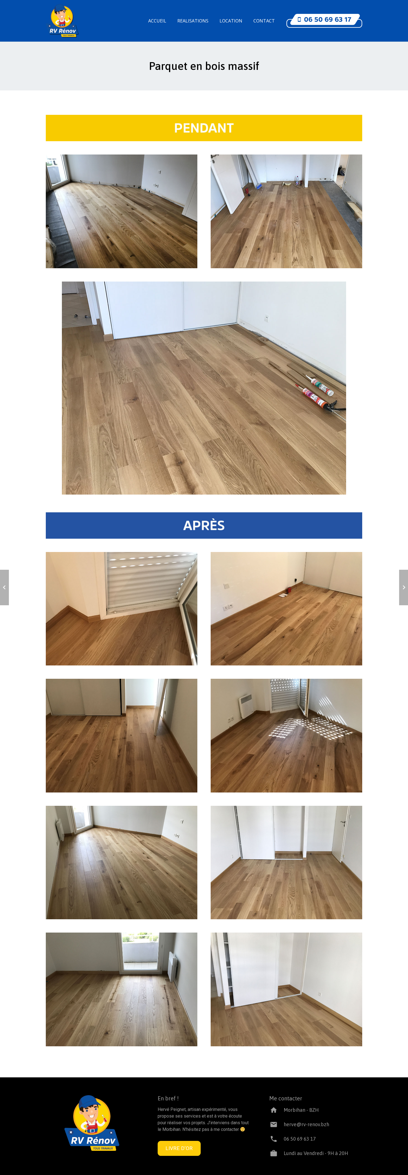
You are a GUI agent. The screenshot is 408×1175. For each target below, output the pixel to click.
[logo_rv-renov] (62, 20)
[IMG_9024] (286, 211)
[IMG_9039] (204, 388)
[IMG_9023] (121, 211)
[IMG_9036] (286, 609)
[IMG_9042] (121, 989)
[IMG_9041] (286, 863)
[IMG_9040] (121, 863)
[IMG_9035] (121, 609)
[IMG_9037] (121, 735)
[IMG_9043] (286, 989)
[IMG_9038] (286, 735)
